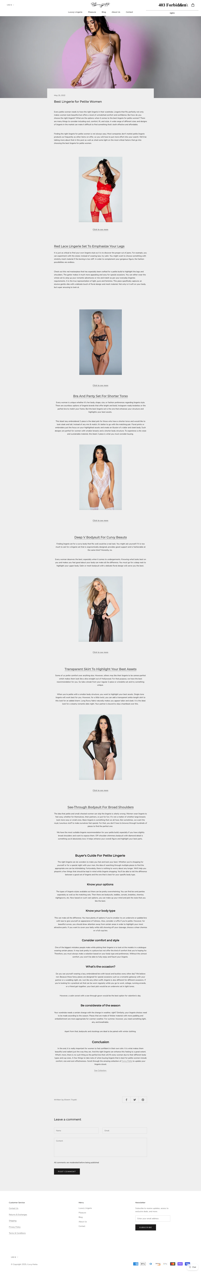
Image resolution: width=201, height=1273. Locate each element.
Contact (129, 12)
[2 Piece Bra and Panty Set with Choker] (100, 342)
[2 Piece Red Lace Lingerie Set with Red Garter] (100, 189)
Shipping (12, 1220)
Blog (104, 12)
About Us (116, 12)
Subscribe (145, 1227)
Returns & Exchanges (18, 1214)
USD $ (9, 5)
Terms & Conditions (17, 1233)
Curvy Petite (127, 1061)
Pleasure (92, 12)
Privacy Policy (15, 1227)
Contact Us (13, 1208)
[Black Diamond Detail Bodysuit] (100, 747)
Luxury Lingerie (75, 12)
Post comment (67, 1171)
